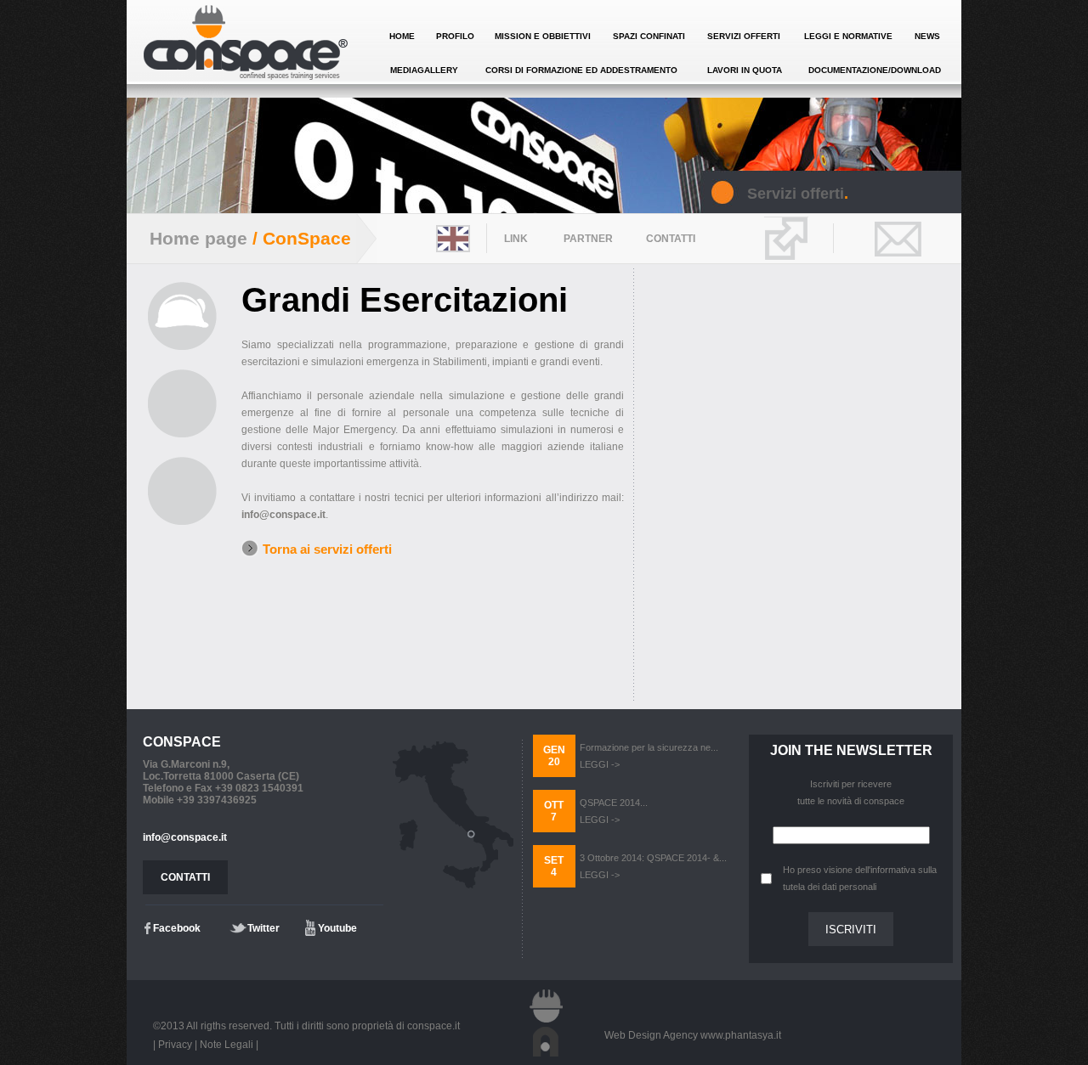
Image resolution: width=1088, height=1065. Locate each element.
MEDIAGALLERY (424, 70)
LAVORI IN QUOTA (744, 70)
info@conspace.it (283, 515)
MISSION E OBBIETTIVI (543, 36)
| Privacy (172, 1045)
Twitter (263, 928)
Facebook (177, 928)
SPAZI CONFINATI (649, 36)
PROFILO (455, 36)
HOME (402, 36)
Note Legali (226, 1045)
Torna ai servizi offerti (327, 549)
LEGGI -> (600, 764)
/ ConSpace (299, 238)
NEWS (927, 36)
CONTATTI (185, 877)
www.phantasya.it (740, 1035)
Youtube (337, 928)
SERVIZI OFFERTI (743, 36)
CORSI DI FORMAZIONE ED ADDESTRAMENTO (581, 70)
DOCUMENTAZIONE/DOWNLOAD (874, 70)
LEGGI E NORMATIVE (848, 36)
